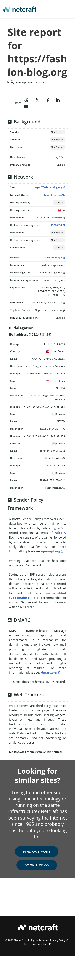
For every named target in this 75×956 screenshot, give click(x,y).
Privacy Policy (57, 940)
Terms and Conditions (36, 944)
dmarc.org (49, 672)
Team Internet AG (54, 195)
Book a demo (36, 865)
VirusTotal (56, 217)
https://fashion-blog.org (48, 187)
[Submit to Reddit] (26, 100)
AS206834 (56, 225)
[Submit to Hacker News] (26, 106)
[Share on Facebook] (48, 100)
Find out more (36, 851)
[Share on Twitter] (37, 100)
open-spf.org (50, 551)
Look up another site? (29, 82)
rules (58, 533)
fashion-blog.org (55, 257)
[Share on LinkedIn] (58, 100)
